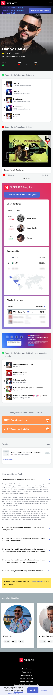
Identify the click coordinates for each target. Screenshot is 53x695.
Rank (10, 210)
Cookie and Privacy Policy (15, 692)
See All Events (8, 460)
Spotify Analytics (26, 682)
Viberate (9, 3)
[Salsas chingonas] (9, 373)
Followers (39, 307)
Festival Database (26, 678)
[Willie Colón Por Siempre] (9, 365)
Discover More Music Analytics (22, 194)
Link (28, 312)
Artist (18, 210)
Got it (32, 690)
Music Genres (26, 669)
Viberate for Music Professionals (26, 685)
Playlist (10, 307)
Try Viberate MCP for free (40, 10)
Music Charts (26, 672)
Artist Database (26, 675)
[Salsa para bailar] (9, 381)
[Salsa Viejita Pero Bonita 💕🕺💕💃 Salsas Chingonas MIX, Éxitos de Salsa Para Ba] (9, 397)
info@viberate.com (38, 581)
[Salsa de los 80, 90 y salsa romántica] (9, 389)
